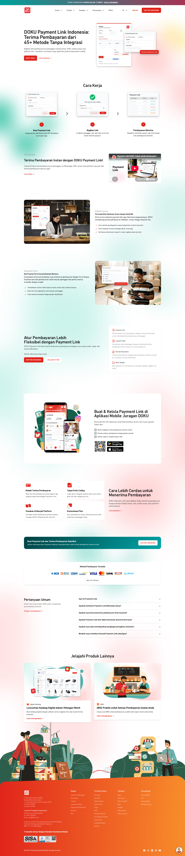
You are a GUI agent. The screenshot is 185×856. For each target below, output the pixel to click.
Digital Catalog (98, 801)
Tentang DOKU (145, 795)
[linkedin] (152, 850)
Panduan (120, 807)
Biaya (111, 10)
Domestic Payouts (100, 814)
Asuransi (73, 810)
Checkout (97, 795)
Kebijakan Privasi (146, 804)
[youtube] (159, 850)
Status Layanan (122, 814)
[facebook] (144, 850)
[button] (58, 10)
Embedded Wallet (99, 823)
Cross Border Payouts (101, 817)
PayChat (96, 826)
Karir (142, 798)
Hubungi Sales (145, 801)
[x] (148, 850)
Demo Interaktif (122, 801)
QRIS (95, 810)
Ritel (72, 814)
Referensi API (122, 810)
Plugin (96, 807)
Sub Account (98, 820)
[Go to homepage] (27, 10)
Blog (119, 804)
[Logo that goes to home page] (26, 792)
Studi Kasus (121, 798)
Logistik (73, 801)
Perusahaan (74, 798)
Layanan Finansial (76, 804)
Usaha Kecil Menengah (78, 795)
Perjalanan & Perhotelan (78, 807)
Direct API (97, 798)
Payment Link (98, 804)
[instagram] (156, 850)
